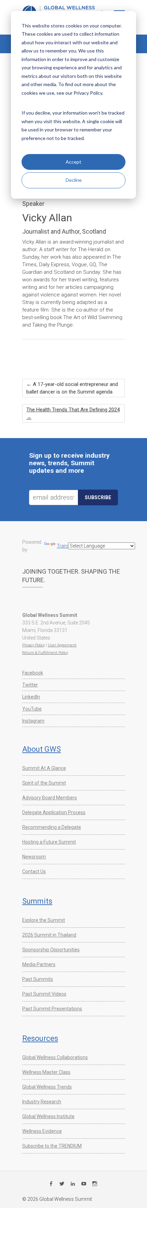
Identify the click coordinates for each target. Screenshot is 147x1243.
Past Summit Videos (44, 994)
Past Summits (37, 979)
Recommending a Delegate (51, 827)
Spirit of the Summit (44, 783)
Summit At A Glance (44, 768)
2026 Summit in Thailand (49, 935)
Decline (74, 180)
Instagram (33, 721)
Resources (40, 1038)
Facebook (32, 673)
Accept (73, 162)
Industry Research (41, 1101)
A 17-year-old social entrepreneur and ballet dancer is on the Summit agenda (72, 388)
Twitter (30, 685)
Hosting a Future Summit (49, 842)
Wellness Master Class (46, 1072)
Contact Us (34, 871)
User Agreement (62, 645)
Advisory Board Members (49, 797)
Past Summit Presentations (52, 1008)
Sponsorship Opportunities (51, 949)
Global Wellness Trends (47, 1087)
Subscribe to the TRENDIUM (52, 1146)
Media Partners (38, 964)
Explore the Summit (43, 920)
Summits (37, 901)
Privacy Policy (33, 645)
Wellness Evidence (42, 1131)
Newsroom (34, 856)
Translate (67, 546)
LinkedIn (31, 697)
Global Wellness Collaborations (55, 1057)
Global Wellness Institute (48, 1116)
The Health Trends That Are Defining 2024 (73, 413)
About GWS (41, 749)
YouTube (32, 709)
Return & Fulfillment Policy (45, 652)
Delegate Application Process (53, 812)
